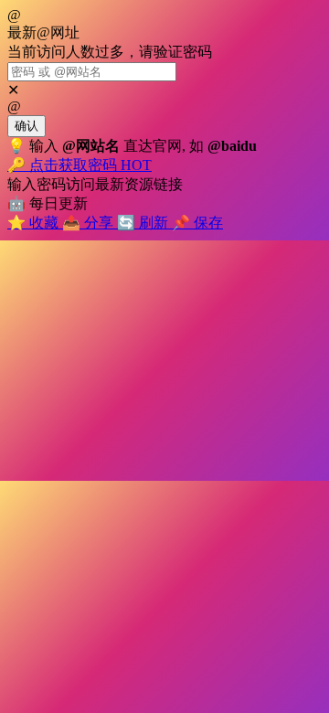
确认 (26, 126)
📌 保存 (197, 222)
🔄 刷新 (144, 222)
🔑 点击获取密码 (79, 165)
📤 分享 (89, 222)
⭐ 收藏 (34, 222)
